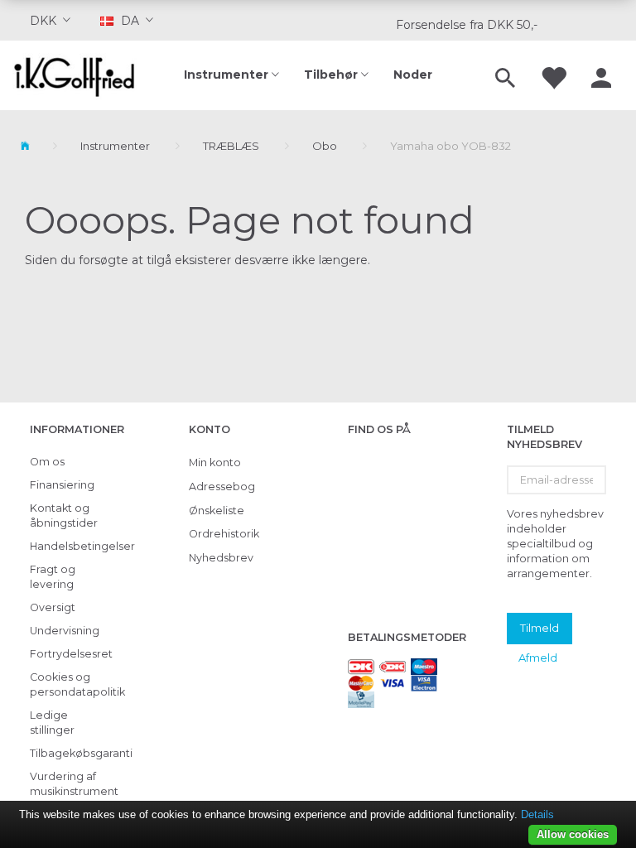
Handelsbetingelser (75, 546)
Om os (47, 461)
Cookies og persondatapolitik (75, 684)
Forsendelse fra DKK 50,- (466, 24)
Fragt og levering (52, 576)
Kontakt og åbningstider (64, 515)
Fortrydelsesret (71, 654)
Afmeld (537, 657)
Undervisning (64, 630)
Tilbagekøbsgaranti (75, 753)
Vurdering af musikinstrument (74, 783)
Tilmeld (539, 627)
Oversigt (52, 607)
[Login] (601, 75)
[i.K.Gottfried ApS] (79, 75)
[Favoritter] (553, 75)
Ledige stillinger (52, 722)
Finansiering (62, 485)
